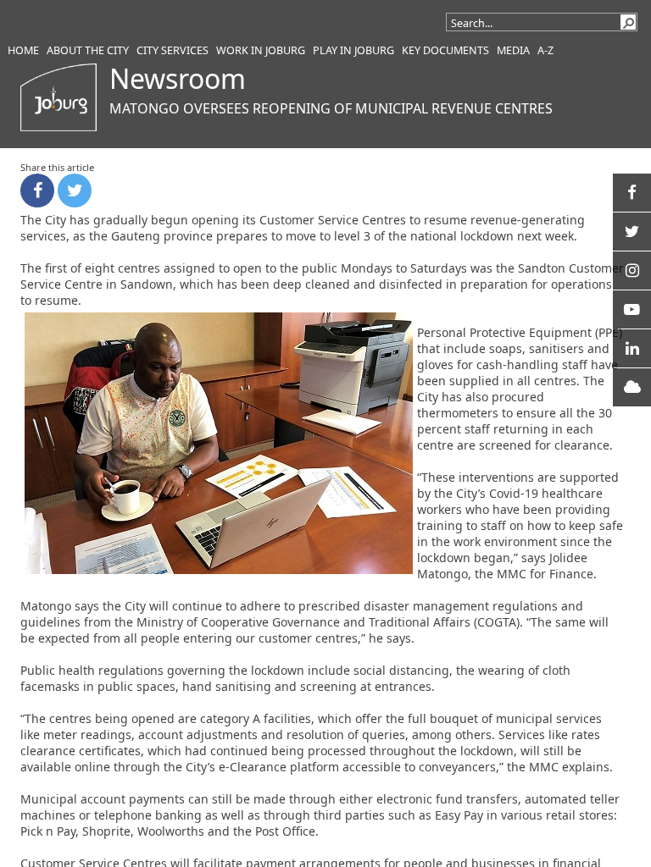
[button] (628, 22)
